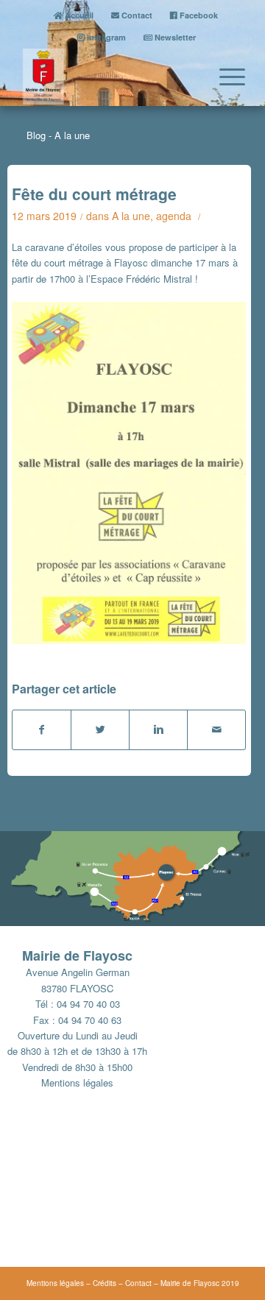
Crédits (104, 1283)
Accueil (78, 15)
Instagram (105, 37)
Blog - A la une (58, 135)
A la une (131, 215)
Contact (135, 15)
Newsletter (174, 37)
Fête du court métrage (94, 194)
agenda (173, 215)
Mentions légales (77, 1082)
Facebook (197, 15)
